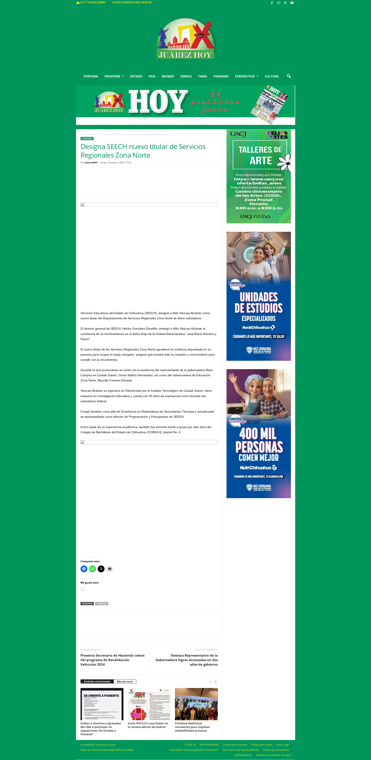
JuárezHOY (91, 162)
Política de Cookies (261, 744)
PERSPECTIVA (245, 76)
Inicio (83, 134)
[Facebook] (272, 3)
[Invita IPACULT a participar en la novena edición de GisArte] (149, 704)
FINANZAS (221, 76)
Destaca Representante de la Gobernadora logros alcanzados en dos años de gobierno (187, 659)
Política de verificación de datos (273, 755)
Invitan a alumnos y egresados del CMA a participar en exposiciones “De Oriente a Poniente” (101, 728)
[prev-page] (210, 681)
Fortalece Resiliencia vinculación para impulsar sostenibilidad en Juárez (192, 726)
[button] (288, 76)
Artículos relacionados (97, 681)
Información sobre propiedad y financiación (194, 749)
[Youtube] (292, 3)
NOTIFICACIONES (209, 744)
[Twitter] (285, 3)
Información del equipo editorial (241, 749)
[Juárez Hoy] (185, 38)
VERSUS (186, 76)
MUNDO (168, 76)
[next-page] (216, 681)
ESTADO (136, 76)
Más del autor (125, 681)
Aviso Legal (283, 744)
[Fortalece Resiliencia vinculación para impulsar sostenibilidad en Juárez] (196, 704)
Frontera (94, 134)
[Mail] (278, 3)
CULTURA (272, 76)
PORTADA (91, 76)
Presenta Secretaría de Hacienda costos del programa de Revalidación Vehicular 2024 (112, 659)
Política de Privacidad (235, 744)
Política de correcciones (276, 749)
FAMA (202, 76)
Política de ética (243, 755)
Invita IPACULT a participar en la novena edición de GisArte (148, 725)
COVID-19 (190, 744)
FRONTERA (112, 76)
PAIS (152, 76)
